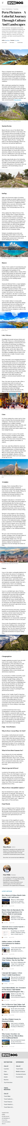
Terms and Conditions (6, 1121)
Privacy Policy (4, 1120)
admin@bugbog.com (6, 1118)
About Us (3, 1123)
